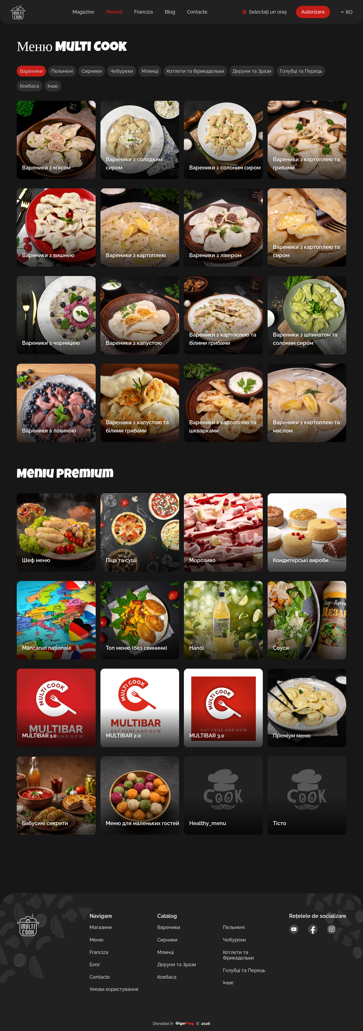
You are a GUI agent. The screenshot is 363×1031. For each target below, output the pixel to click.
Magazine (83, 12)
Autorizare (313, 12)
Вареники (31, 71)
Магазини (101, 927)
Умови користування (114, 989)
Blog (170, 12)
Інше (53, 86)
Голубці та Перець (301, 71)
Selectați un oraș (268, 12)
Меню (96, 940)
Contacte (197, 12)
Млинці (150, 71)
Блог (95, 964)
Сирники (92, 71)
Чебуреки (121, 71)
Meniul (114, 12)
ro (349, 12)
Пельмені (62, 71)
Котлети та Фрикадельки (195, 71)
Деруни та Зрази (252, 71)
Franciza (143, 12)
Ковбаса (29, 86)
